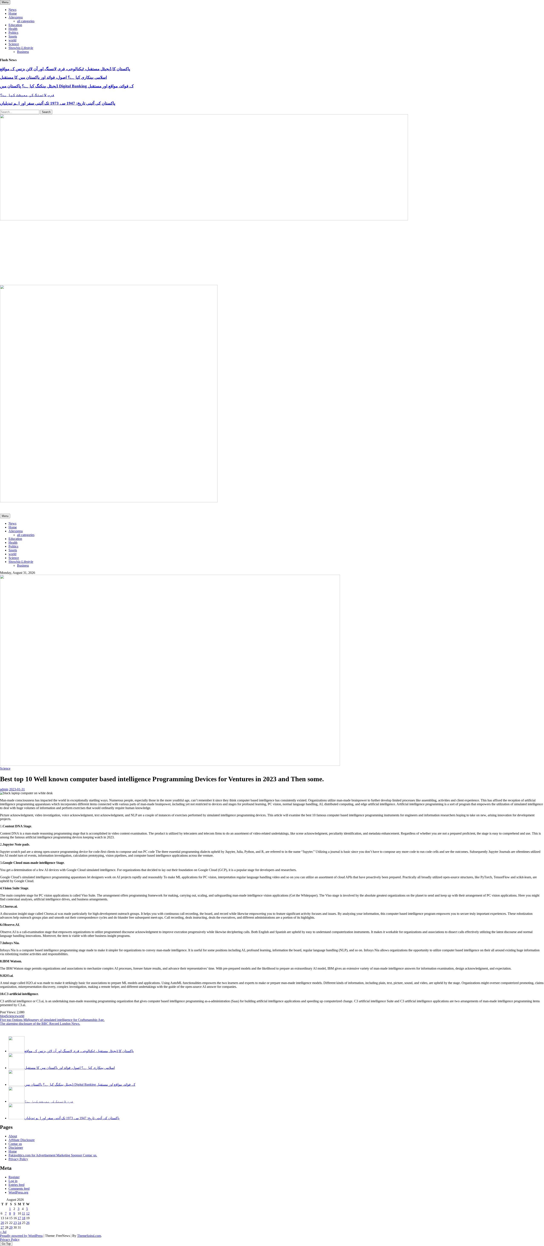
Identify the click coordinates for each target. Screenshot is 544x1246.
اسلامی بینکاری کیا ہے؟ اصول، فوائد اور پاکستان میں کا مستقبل (53, 77)
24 (19, 1223)
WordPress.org (18, 1192)
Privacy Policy (18, 1159)
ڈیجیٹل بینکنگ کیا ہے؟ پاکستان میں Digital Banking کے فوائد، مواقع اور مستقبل (67, 86)
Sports (12, 36)
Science (13, 44)
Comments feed (19, 1188)
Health (12, 29)
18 (23, 1218)
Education (15, 25)
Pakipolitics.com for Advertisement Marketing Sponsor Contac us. (52, 1155)
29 (11, 1227)
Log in (12, 1181)
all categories (25, 21)
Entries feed (16, 1185)
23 (15, 1223)
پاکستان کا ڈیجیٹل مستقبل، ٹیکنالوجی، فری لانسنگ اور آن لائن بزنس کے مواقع (65, 69)
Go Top (6, 1243)
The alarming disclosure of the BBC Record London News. (40, 1023)
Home (12, 13)
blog (3, 1016)
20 (2, 1223)
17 (19, 1218)
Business (23, 52)
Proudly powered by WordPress (21, 1236)
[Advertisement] (272, 253)
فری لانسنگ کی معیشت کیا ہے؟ (27, 95)
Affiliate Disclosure (21, 1140)
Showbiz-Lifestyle (20, 48)
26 (28, 1223)
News (12, 9)
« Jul (3, 1232)
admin (4, 789)
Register (14, 1177)
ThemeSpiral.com (89, 1236)
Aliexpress (15, 17)
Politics (13, 32)
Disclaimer (15, 1147)
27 (2, 1227)
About (12, 1136)
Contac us (15, 1144)
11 (23, 1213)
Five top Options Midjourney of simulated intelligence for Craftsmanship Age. (52, 1020)
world (12, 40)
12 (28, 1213)
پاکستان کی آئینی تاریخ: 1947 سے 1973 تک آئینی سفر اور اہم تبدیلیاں (57, 103)
